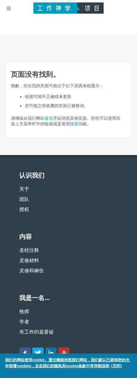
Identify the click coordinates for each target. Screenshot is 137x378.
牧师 (24, 311)
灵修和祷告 (31, 270)
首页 (49, 118)
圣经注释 (29, 250)
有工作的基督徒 (36, 332)
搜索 (74, 123)
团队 (24, 199)
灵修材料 (29, 260)
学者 (24, 321)
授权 (24, 209)
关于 (24, 189)
